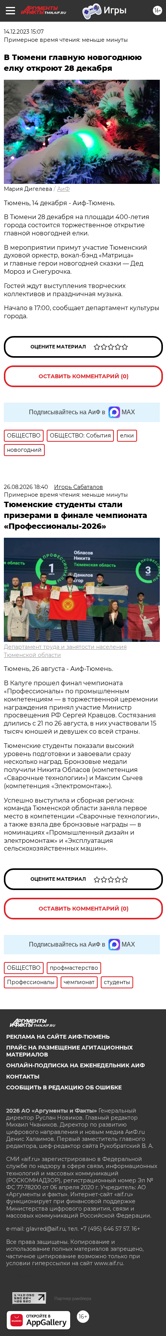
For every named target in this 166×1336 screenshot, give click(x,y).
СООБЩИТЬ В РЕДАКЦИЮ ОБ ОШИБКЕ (64, 1087)
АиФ (63, 188)
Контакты (22, 1076)
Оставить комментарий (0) (84, 376)
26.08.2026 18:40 (26, 487)
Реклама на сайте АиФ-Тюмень (58, 1036)
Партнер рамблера (72, 1298)
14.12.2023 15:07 (24, 31)
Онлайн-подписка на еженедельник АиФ (75, 1065)
